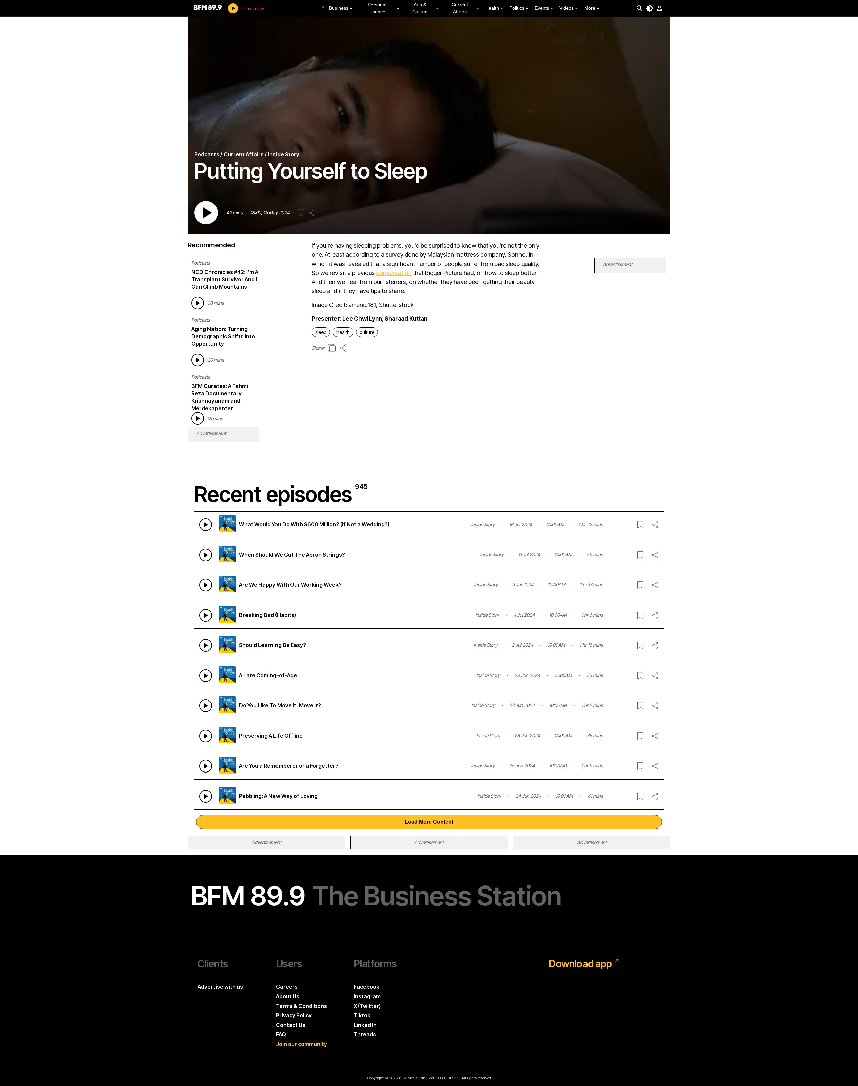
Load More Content (429, 822)
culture (367, 332)
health (343, 332)
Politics (516, 8)
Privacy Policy (294, 1015)
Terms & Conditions (301, 1006)
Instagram (367, 996)
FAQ (281, 1034)
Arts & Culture (420, 8)
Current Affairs (460, 8)
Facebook (366, 986)
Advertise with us (220, 986)
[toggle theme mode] (650, 8)
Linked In (365, 1025)
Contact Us (290, 1025)
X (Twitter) (367, 1006)
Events (542, 8)
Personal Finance (377, 8)
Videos (566, 8)
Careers (287, 986)
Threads (365, 1034)
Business (338, 8)
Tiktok (362, 1015)
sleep (320, 332)
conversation (394, 272)
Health (492, 8)
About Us (287, 996)
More (589, 8)
